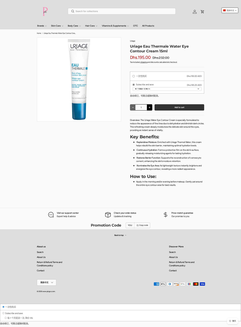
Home (39, 33)
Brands (40, 25)
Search (40, 252)
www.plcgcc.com (49, 291)
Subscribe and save (14, 313)
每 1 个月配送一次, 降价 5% (20, 318)
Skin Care (56, 25)
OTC (135, 25)
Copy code (143, 225)
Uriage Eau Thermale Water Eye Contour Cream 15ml (60, 33)
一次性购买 (10, 307)
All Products (148, 25)
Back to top (119, 235)
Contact (40, 270)
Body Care (73, 25)
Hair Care (90, 25)
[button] (230, 10)
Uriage (132, 41)
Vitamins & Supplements (114, 25)
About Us (41, 257)
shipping (143, 62)
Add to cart (179, 107)
